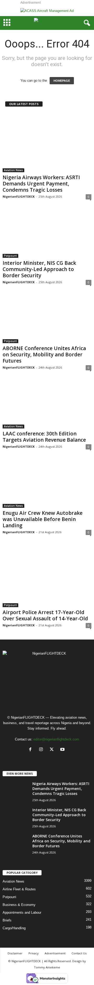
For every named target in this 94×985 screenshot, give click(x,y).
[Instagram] (42, 750)
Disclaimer (15, 953)
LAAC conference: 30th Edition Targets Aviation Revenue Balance (44, 436)
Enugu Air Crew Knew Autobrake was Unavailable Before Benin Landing (43, 519)
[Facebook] (31, 750)
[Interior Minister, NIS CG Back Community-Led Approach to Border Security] (47, 234)
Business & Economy (19, 905)
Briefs (7, 920)
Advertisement (55, 953)
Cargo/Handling (14, 928)
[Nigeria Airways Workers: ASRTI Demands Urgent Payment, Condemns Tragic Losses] (47, 142)
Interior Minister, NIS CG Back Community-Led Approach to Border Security (39, 269)
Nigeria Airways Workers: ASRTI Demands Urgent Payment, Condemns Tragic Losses (41, 183)
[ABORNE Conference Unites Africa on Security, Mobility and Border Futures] (47, 319)
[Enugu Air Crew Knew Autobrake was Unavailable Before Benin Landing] (47, 484)
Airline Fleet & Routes (19, 889)
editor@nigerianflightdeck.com (56, 739)
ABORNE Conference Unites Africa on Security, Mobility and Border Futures (44, 354)
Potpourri (10, 256)
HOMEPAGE (62, 80)
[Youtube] (63, 750)
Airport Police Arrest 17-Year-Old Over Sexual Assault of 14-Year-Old (45, 615)
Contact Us (79, 953)
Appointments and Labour (22, 912)
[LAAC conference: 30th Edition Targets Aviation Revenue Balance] (47, 404)
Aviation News (13, 170)
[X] (53, 750)
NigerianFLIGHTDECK (18, 196)
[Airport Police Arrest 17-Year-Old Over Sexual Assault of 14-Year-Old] (47, 576)
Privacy (33, 953)
